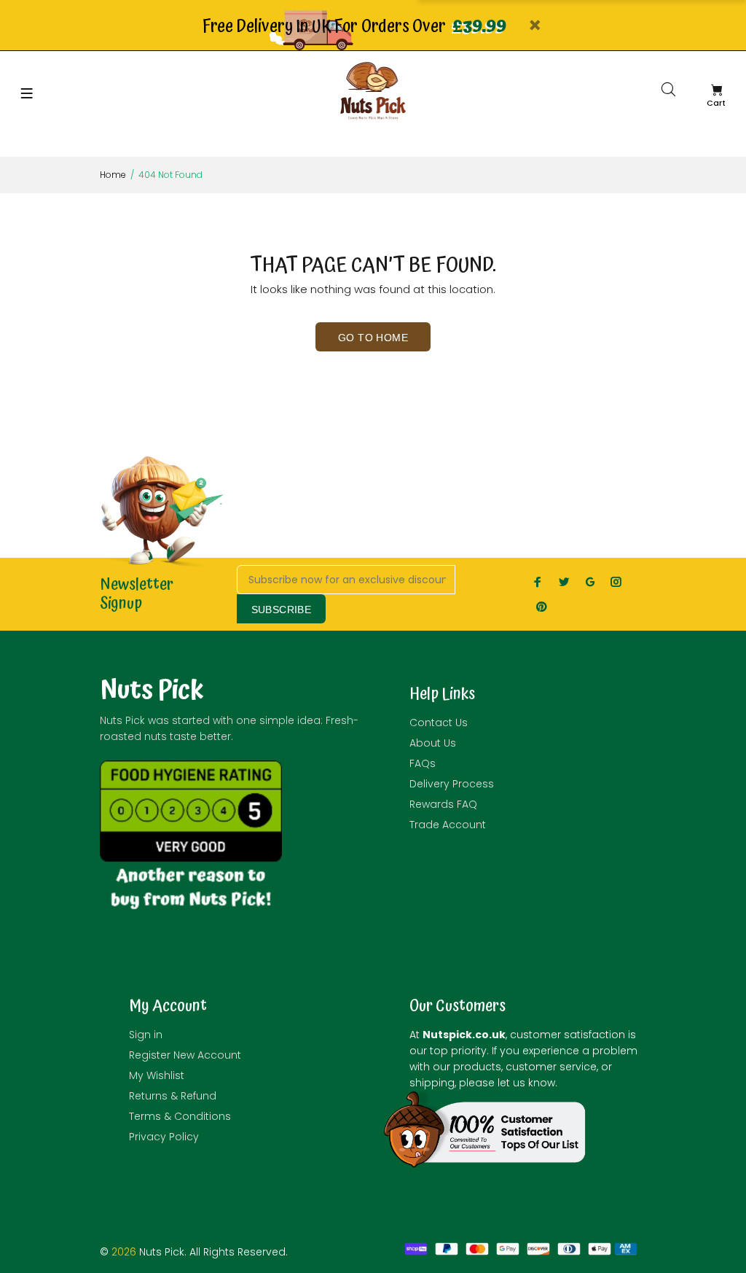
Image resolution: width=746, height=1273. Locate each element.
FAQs (422, 763)
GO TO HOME (373, 337)
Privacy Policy (164, 1136)
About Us (432, 743)
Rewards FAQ (443, 804)
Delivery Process (451, 783)
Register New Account (185, 1055)
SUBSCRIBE (281, 609)
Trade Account (447, 824)
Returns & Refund (172, 1096)
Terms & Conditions (180, 1116)
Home (113, 174)
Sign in (145, 1034)
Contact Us (438, 722)
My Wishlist (156, 1075)
